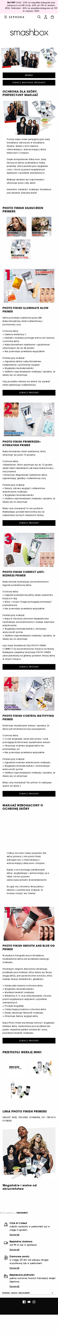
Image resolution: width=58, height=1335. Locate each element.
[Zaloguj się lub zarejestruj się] (45, 17)
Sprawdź (14, 1234)
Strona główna (7, 1213)
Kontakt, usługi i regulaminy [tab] (16, 1293)
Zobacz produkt (29, 392)
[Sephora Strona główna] (16, 17)
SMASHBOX (22, 1213)
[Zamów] (52, 17)
